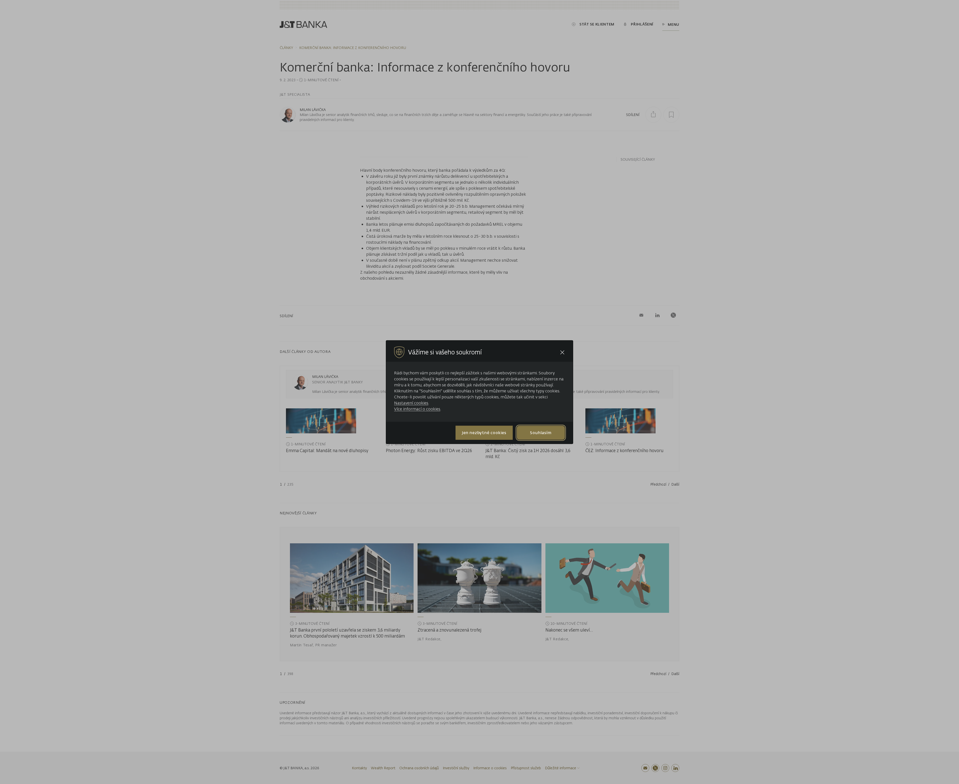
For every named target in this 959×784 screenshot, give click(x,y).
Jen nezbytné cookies (484, 432)
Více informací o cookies (417, 408)
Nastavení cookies (411, 402)
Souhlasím (540, 432)
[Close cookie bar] (562, 352)
